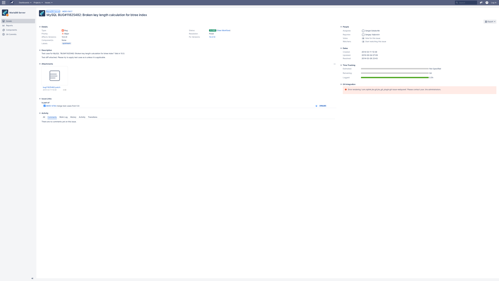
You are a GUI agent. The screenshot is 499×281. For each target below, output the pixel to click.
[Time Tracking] (341, 65)
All (44, 117)
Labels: (45, 43)
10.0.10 (212, 37)
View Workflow (223, 30)
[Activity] (40, 113)
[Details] (40, 27)
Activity (82, 117)
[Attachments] (40, 64)
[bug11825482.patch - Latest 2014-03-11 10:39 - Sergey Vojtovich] (55, 76)
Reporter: (347, 34)
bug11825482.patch (51, 87)
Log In (493, 2)
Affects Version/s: (49, 37)
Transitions (92, 117)
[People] (341, 27)
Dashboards (24, 2)
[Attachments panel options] (334, 64)
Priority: (45, 34)
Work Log (63, 117)
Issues (47, 2)
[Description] (40, 50)
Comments (52, 117)
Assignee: (347, 31)
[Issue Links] (40, 99)
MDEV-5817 (67, 11)
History (73, 117)
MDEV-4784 (51, 106)
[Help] (487, 2)
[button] (3, 2)
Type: (44, 30)
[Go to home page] (12, 2)
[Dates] (341, 48)
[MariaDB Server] (5, 12)
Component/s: (48, 40)
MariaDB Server (17, 12)
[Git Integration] (341, 84)
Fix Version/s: (194, 37)
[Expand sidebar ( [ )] (32, 278)
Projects (37, 2)
